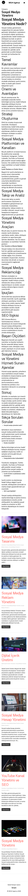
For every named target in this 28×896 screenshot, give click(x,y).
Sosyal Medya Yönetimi (14, 547)
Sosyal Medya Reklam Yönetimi (12, 597)
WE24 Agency (14, 3)
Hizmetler (4, 545)
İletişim (14, 887)
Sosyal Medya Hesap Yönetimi (13, 545)
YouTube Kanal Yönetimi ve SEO (13, 780)
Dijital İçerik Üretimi (6, 663)
